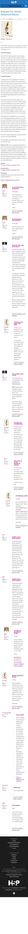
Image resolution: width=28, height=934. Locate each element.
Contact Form (14, 860)
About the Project (14, 876)
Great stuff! (20, 715)
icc (3, 246)
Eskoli (5, 458)
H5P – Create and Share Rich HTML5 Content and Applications (14, 2)
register (8, 180)
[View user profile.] (6, 36)
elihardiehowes (6, 712)
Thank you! (16, 787)
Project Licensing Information (14, 874)
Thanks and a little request (16, 537)
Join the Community (11, 871)
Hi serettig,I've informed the (17, 219)
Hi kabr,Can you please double (17, 632)
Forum (14, 848)
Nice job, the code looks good (18, 245)
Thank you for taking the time (18, 323)
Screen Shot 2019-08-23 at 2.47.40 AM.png (17, 660)
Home (14, 840)
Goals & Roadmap (14, 846)
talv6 (3, 803)
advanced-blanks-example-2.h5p (11, 170)
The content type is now (17, 374)
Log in (2, 180)
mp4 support (16, 805)
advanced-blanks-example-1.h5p (11, 165)
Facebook (14, 855)
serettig (10, 19)
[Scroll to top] (14, 894)
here (13, 204)
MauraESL (5, 785)
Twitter (14, 857)
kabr (3, 534)
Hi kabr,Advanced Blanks (17, 676)
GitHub (14, 136)
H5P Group (23, 888)
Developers (9, 39)
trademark (15, 888)
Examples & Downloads (14, 842)
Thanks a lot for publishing (18, 423)
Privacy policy (8, 889)
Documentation (14, 844)
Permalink (4, 196)
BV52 (3, 191)
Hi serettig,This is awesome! (17, 187)
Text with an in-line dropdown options (18, 463)
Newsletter (14, 862)
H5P (14, 882)
